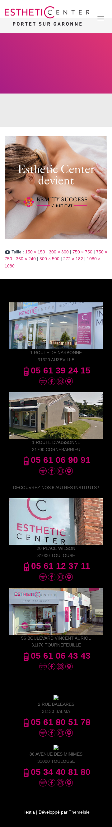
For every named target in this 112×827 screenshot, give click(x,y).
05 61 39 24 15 (61, 370)
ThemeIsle (79, 812)
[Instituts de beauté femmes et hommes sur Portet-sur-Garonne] (49, 18)
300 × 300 (59, 251)
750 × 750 (82, 251)
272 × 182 (73, 258)
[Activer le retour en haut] (100, 814)
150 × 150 (35, 251)
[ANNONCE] (56, 187)
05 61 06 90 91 (61, 460)
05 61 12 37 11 (60, 566)
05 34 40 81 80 (61, 772)
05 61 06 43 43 (61, 656)
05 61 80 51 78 (61, 722)
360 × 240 (26, 258)
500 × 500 (49, 258)
